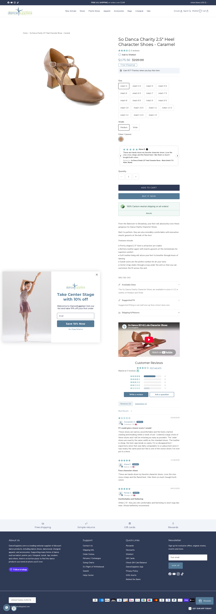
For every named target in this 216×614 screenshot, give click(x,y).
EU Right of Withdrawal (93, 566)
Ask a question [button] (162, 394)
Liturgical (139, 11)
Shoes (82, 11)
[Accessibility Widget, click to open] (14, 608)
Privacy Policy (132, 571)
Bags (130, 11)
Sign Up (176, 565)
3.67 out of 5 (155, 368)
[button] (124, 50)
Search (86, 571)
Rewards (130, 545)
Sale (148, 11)
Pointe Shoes (94, 11)
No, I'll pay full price (76, 329)
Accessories (119, 11)
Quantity (122, 171)
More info (149, 213)
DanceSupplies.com (22, 606)
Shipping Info (88, 550)
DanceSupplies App (134, 566)
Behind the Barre (133, 579)
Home (25, 33)
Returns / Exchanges (92, 558)
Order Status (88, 554)
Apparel (107, 11)
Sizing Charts (88, 562)
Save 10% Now (75, 323)
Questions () (141, 403)
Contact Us (88, 545)
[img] (124, 418)
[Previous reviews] (120, 155)
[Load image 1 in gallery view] (74, 75)
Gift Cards (130, 558)
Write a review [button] (136, 394)
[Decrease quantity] (121, 177)
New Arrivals (70, 11)
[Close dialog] (97, 274)
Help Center (88, 575)
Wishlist (129, 554)
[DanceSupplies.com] (20, 11)
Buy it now (149, 196)
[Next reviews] (177, 155)
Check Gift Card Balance (136, 562)
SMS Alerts (131, 575)
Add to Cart (149, 187)
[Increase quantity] (136, 177)
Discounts (130, 550)
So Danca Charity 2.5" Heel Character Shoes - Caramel (50, 33)
